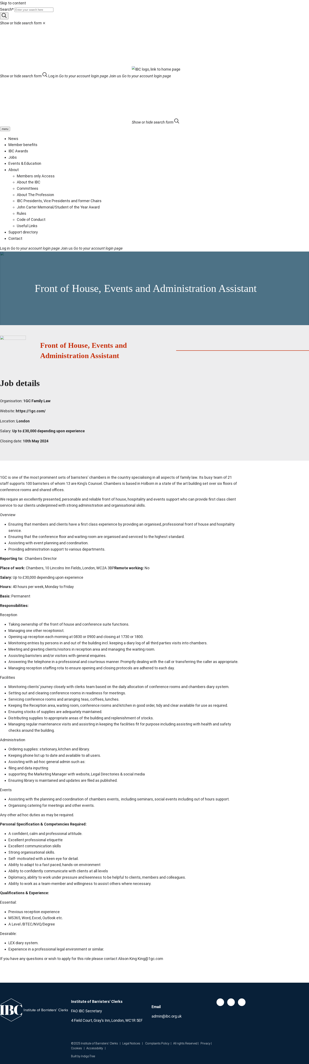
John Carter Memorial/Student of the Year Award (58, 207)
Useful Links (27, 226)
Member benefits (22, 144)
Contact (15, 238)
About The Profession (35, 194)
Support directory (23, 232)
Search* (7, 9)
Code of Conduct (31, 219)
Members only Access (36, 176)
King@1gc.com (150, 958)
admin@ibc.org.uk (167, 1016)
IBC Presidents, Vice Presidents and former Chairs (59, 201)
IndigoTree (88, 1056)
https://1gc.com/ (31, 411)
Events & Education (24, 163)
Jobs (12, 157)
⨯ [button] (23, 23)
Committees (27, 188)
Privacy (205, 1043)
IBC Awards (18, 151)
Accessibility (95, 1048)
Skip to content (13, 3)
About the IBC (28, 182)
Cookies (76, 1048)
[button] (24, 76)
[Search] (4, 15)
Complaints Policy (157, 1043)
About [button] (13, 169)
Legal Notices (131, 1043)
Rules (21, 213)
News (13, 138)
